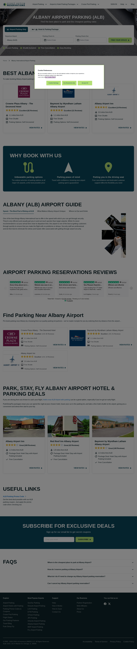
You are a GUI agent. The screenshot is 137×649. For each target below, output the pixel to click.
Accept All (85, 83)
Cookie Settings (54, 83)
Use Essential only (69, 83)
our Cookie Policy (50, 77)
